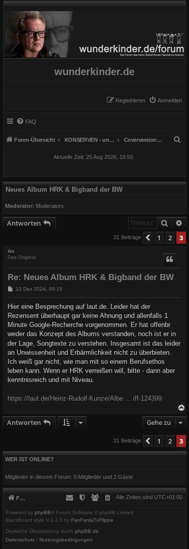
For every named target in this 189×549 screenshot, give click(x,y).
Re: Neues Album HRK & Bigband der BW (91, 277)
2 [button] (170, 237)
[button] (148, 238)
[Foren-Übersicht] (94, 32)
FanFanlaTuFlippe (92, 520)
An (11, 251)
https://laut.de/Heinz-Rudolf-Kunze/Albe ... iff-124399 (85, 398)
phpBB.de (87, 531)
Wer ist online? (29, 459)
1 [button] (159, 237)
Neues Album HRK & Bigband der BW (64, 189)
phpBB (43, 512)
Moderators (50, 206)
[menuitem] (165, 100)
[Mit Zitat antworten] (169, 259)
